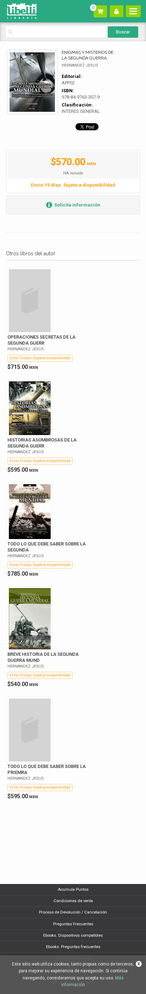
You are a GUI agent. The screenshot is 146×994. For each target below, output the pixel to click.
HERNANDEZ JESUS (80, 65)
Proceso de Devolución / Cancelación (73, 912)
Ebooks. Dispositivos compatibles (73, 935)
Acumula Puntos (73, 889)
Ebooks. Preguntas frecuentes (73, 947)
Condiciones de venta (73, 901)
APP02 (68, 82)
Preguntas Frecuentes (73, 924)
